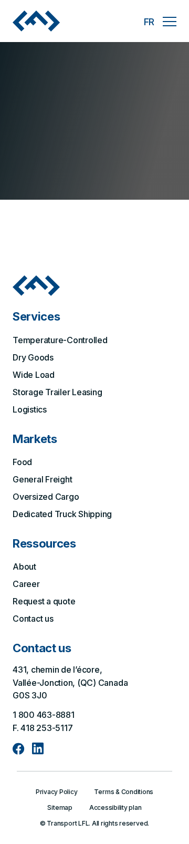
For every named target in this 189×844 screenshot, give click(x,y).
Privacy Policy (57, 792)
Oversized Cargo (46, 496)
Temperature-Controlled (60, 340)
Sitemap (59, 807)
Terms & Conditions (123, 792)
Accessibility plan (115, 807)
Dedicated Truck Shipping (62, 514)
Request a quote (44, 601)
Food (22, 462)
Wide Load (34, 374)
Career (26, 584)
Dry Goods (33, 357)
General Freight (42, 479)
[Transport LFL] (36, 21)
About (24, 566)
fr (149, 22)
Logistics (30, 409)
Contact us (33, 618)
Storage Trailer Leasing (57, 392)
